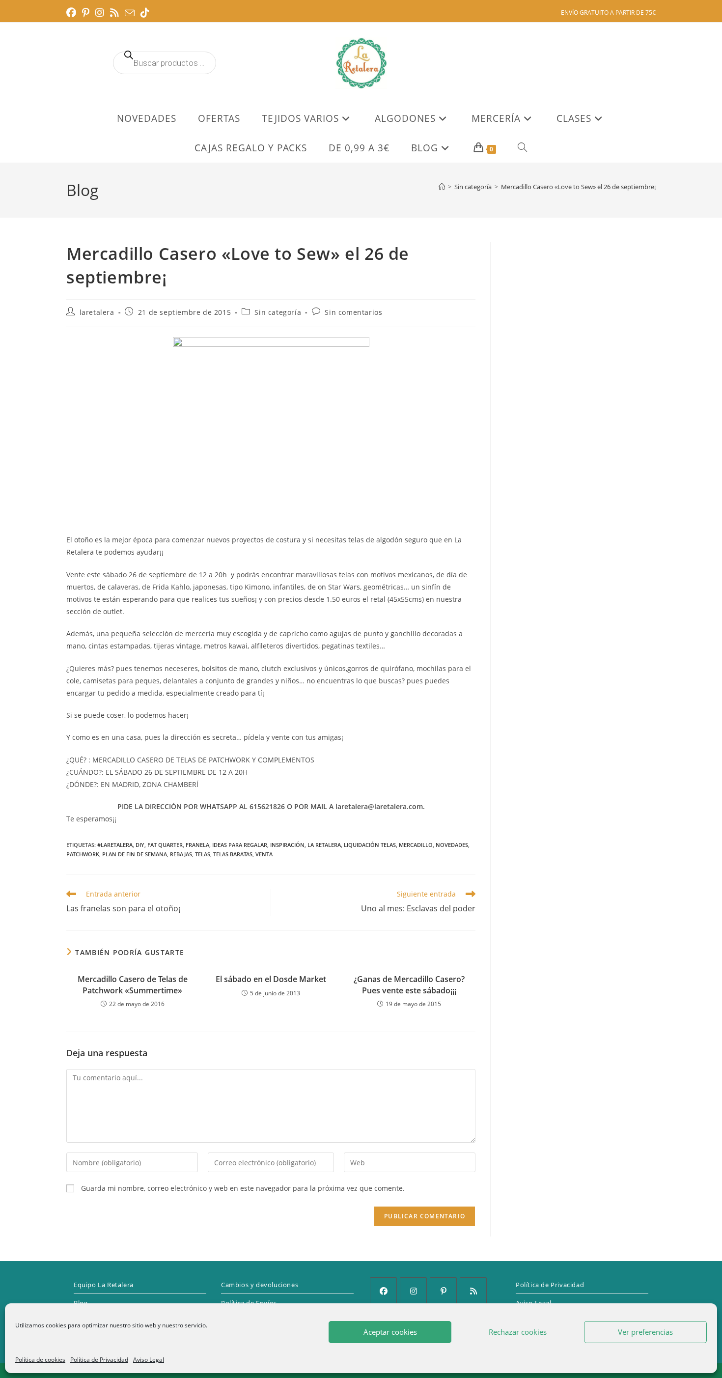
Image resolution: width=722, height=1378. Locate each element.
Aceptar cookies (390, 1332)
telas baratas (232, 854)
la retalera (324, 844)
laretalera (97, 312)
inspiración (287, 844)
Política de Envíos (249, 1302)
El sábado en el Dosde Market (271, 979)
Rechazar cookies (518, 1332)
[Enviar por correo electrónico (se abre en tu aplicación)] (130, 13)
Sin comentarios (353, 312)
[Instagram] (413, 1290)
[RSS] (473, 1290)
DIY (140, 844)
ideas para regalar (239, 844)
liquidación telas (370, 844)
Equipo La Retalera (104, 1284)
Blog (80, 1302)
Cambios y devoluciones (259, 1284)
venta (264, 854)
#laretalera (115, 844)
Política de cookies (40, 1359)
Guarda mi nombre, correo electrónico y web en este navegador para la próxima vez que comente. (243, 1188)
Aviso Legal (148, 1359)
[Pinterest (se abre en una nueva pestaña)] (85, 13)
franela (197, 844)
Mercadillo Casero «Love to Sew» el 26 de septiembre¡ (578, 186)
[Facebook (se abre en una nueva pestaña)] (72, 13)
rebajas (181, 854)
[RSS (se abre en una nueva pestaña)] (114, 13)
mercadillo (416, 844)
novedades (452, 844)
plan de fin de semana (134, 854)
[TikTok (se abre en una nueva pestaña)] (145, 13)
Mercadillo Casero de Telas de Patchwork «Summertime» (133, 984)
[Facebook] (383, 1290)
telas (202, 854)
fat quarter (165, 844)
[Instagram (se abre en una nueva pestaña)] (99, 13)
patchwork (82, 854)
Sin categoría (277, 312)
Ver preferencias (645, 1332)
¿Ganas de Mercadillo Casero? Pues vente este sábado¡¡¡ (409, 984)
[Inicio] (442, 186)
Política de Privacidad (99, 1359)
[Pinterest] (443, 1290)
